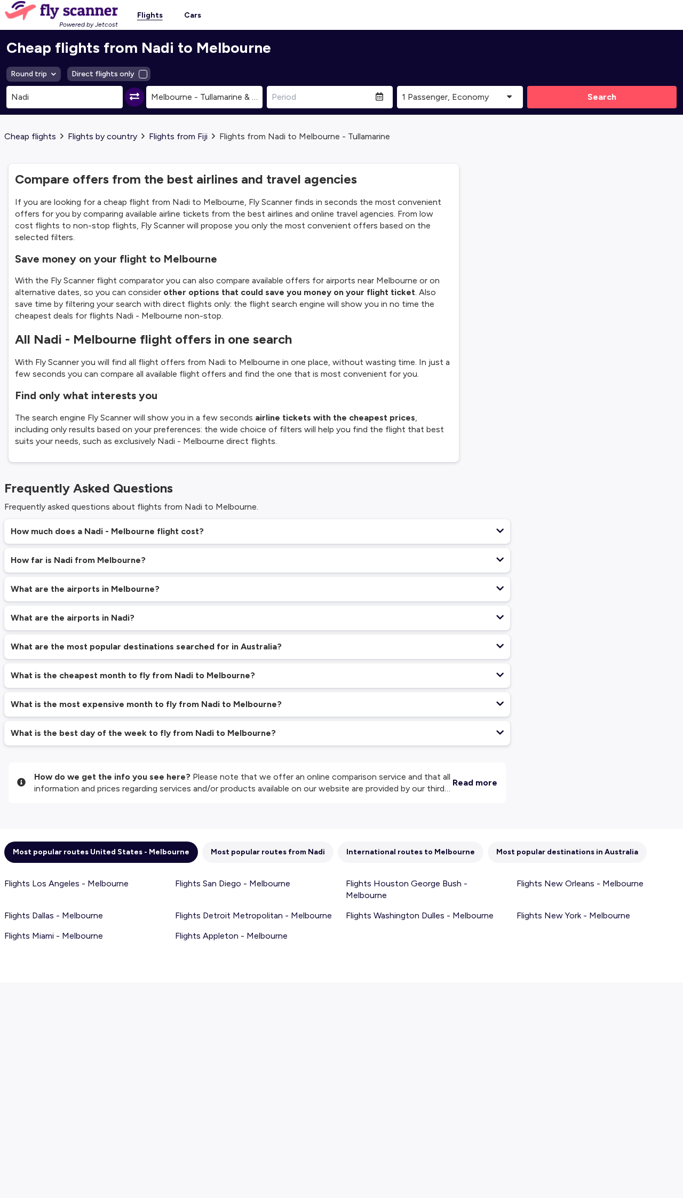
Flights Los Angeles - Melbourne (66, 883)
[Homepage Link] (61, 10)
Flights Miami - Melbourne (53, 936)
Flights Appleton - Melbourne (231, 936)
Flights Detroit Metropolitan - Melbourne (253, 915)
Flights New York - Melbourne (573, 915)
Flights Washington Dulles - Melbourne (420, 915)
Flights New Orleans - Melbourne (580, 883)
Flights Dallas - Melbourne (53, 915)
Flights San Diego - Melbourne (232, 883)
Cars (192, 15)
